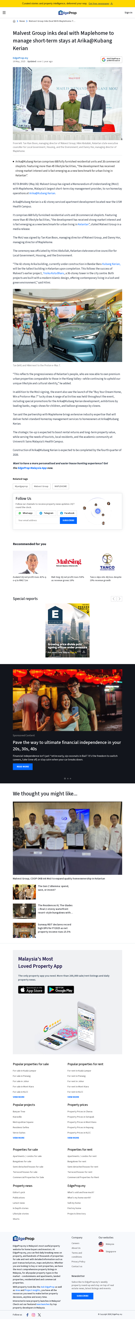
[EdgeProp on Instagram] (33, 1315)
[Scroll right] (131, 723)
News (22, 21)
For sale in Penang (22, 1076)
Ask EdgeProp (48, 1287)
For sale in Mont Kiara (23, 1086)
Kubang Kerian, (111, 264)
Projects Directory (77, 1213)
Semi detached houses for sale (28, 1166)
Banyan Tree (19, 1111)
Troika (47, 273)
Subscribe (68, 520)
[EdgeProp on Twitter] (39, 1315)
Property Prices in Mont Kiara (82, 1122)
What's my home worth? (79, 1197)
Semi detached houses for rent (83, 1166)
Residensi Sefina (21, 1127)
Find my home (74, 1208)
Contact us (77, 1266)
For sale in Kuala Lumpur (24, 1070)
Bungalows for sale (22, 1161)
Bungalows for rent (77, 1161)
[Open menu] (4, 13)
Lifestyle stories (21, 1213)
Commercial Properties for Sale (28, 1177)
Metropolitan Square (23, 1122)
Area (17, 1290)
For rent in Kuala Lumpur (79, 1070)
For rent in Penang (77, 1076)
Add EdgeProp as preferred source (113, 59)
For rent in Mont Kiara (78, 1086)
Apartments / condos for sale (27, 1156)
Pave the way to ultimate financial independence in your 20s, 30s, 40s (67, 745)
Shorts (16, 1219)
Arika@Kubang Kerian (42, 193)
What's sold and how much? (81, 1192)
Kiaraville (17, 1117)
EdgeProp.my (20, 58)
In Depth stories (20, 1208)
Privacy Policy (78, 1261)
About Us (76, 1248)
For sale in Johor (21, 1081)
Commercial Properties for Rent (83, 1177)
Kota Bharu (57, 273)
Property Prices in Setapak (81, 1117)
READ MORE (23, 766)
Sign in (128, 12)
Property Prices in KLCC (79, 1132)
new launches (43, 1304)
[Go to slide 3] (70, 778)
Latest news (19, 1203)
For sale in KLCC (20, 1092)
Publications (19, 1197)
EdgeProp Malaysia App (32, 468)
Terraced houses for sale (25, 1172)
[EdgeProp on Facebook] (27, 1315)
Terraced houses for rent (80, 1172)
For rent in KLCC (75, 1092)
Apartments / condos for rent (82, 1156)
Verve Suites (19, 1132)
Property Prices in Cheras (80, 1111)
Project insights (32, 1290)
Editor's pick (19, 1192)
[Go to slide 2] (67, 778)
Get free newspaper (99, 3)
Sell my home (74, 1203)
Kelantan (83, 224)
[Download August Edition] (67, 630)
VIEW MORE (18, 1097)
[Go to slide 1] (65, 778)
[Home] (67, 12)
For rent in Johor (76, 1081)
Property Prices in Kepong (81, 1127)
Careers (75, 1243)
